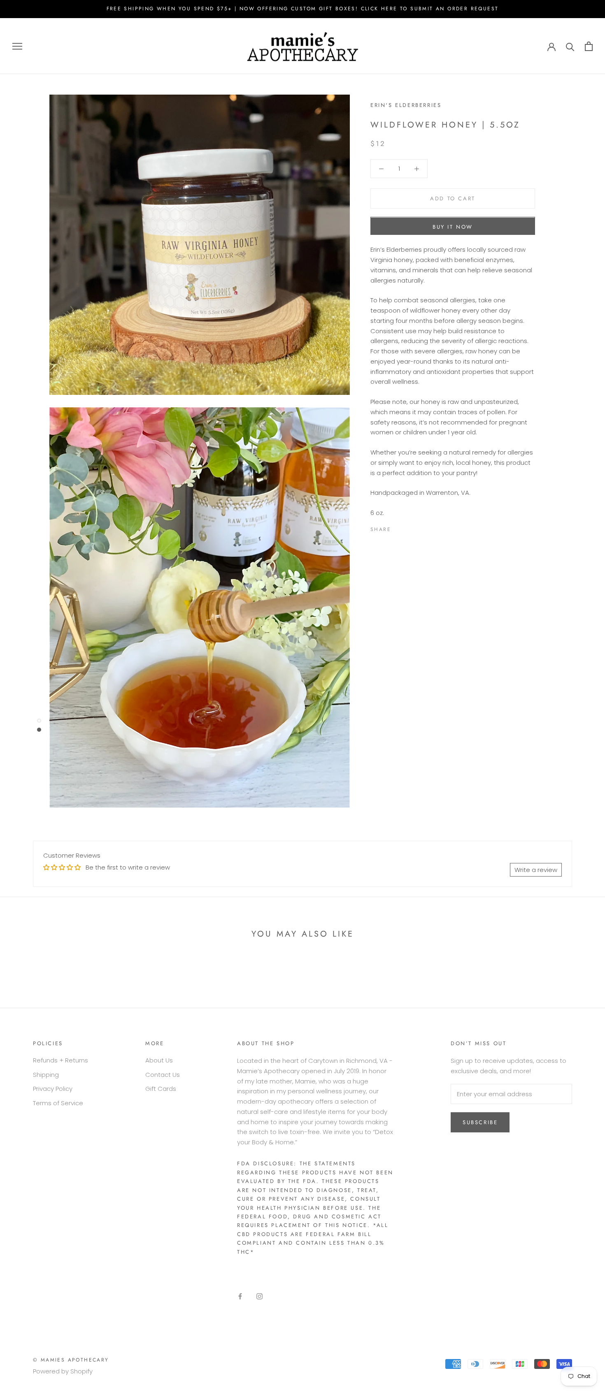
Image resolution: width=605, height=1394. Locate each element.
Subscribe (480, 1122)
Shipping (46, 1074)
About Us (159, 1060)
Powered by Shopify (63, 1371)
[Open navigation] (17, 45)
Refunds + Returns (60, 1060)
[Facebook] (398, 527)
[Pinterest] (420, 527)
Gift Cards (160, 1088)
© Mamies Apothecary (71, 1360)
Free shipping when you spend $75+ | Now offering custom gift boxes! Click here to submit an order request (303, 8)
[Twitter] (409, 527)
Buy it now (453, 227)
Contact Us (162, 1074)
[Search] (570, 46)
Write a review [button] (535, 869)
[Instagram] (259, 1296)
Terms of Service (58, 1103)
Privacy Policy (52, 1088)
